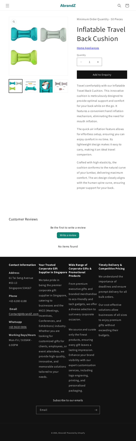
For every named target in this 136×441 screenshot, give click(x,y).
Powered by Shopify (76, 433)
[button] (7, 6)
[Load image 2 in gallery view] (31, 86)
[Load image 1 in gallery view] (15, 86)
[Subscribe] (96, 410)
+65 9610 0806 (18, 327)
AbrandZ (62, 433)
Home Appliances (88, 48)
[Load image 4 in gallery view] (61, 86)
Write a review (68, 235)
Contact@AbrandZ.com (23, 314)
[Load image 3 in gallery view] (46, 86)
